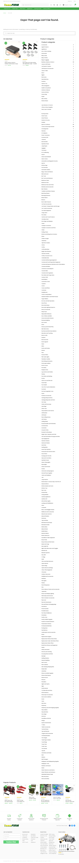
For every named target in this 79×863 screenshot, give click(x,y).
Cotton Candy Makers (58, 294)
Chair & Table (58, 70)
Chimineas (58, 240)
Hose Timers (58, 453)
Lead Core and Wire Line (58, 380)
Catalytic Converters (58, 225)
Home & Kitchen (58, 92)
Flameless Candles (58, 359)
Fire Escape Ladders (58, 363)
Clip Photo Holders (58, 242)
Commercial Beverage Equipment (58, 260)
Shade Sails (58, 669)
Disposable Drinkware (58, 313)
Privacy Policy (25, 839)
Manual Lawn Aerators (58, 514)
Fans (58, 352)
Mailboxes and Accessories (58, 511)
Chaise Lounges (58, 238)
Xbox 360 (58, 554)
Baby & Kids (58, 55)
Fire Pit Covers (58, 365)
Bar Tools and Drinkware (58, 178)
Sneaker (58, 122)
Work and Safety (58, 778)
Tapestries (58, 591)
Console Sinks (58, 270)
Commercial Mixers (58, 266)
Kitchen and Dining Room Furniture (58, 234)
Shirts (58, 346)
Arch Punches (58, 167)
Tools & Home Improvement (58, 126)
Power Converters (58, 135)
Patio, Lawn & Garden (58, 110)
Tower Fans (58, 744)
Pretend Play (58, 492)
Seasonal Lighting (58, 660)
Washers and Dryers (58, 765)
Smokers (58, 337)
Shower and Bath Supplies (58, 673)
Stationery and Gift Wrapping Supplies (58, 707)
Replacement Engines (58, 636)
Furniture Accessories (58, 395)
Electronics (58, 77)
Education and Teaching (58, 333)
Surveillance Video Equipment (58, 537)
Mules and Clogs (58, 544)
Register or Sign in (68, 5)
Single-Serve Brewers (58, 251)
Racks (58, 634)
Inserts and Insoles (58, 466)
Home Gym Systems (58, 449)
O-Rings (58, 557)
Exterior (58, 350)
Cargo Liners (58, 212)
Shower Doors (58, 677)
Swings (58, 720)
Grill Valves (58, 419)
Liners (58, 505)
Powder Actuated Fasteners (58, 621)
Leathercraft (58, 499)
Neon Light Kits (58, 546)
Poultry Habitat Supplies (58, 619)
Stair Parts (58, 703)
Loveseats (58, 507)
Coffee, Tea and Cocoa (58, 255)
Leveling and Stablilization (58, 503)
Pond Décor (58, 606)
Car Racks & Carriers (58, 66)
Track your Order (34, 837)
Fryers (58, 393)
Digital (58, 75)
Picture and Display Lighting (58, 593)
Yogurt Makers (58, 298)
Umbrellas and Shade (58, 752)
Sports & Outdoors (58, 124)
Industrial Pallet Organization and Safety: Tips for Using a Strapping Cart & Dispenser (52, 850)
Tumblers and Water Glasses (58, 191)
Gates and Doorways (58, 404)
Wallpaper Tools (58, 763)
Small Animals (58, 688)
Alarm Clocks (58, 158)
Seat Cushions (58, 664)
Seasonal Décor (58, 483)
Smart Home (58, 115)
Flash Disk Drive (58, 79)
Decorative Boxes (58, 305)
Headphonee (58, 292)
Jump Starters (58, 479)
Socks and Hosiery (58, 348)
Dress (58, 324)
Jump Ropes (58, 146)
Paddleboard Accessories (58, 576)
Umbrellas (58, 671)
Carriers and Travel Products (58, 217)
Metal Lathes (58, 526)
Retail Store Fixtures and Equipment (58, 645)
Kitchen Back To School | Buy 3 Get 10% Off (58, 481)
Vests (58, 701)
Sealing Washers (58, 658)
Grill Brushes (58, 412)
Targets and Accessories (58, 733)
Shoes (58, 236)
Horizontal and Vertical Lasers (58, 451)
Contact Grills (58, 277)
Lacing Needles (58, 494)
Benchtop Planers (58, 193)
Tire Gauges (58, 737)
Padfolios (58, 578)
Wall (58, 755)
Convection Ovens (58, 281)
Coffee (58, 247)
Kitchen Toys (58, 488)
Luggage (58, 148)
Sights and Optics (58, 684)
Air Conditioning (58, 152)
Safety (58, 647)
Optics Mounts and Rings (58, 567)
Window (58, 757)
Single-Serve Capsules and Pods (58, 434)
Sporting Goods (37, 8)
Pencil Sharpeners (58, 585)
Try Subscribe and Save (58, 690)
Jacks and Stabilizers (58, 475)
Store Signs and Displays (58, 221)
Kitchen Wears (58, 102)
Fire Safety (58, 367)
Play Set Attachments (58, 602)
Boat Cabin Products (58, 202)
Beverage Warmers (58, 195)
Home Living (58, 94)
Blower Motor (58, 197)
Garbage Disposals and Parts (58, 400)
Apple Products (58, 47)
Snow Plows (58, 303)
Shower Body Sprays (58, 675)
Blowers (58, 199)
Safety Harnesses (58, 649)
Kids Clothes (58, 98)
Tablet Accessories (58, 727)
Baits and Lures (58, 174)
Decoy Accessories (58, 309)
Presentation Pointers (58, 623)
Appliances (29, 8)
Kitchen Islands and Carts (58, 486)
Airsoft (58, 154)
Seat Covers (58, 662)
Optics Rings (58, 565)
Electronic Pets (58, 339)
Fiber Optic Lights (58, 356)
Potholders (58, 615)
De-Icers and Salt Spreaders (58, 301)
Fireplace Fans (58, 369)
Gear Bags (58, 406)
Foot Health (58, 384)
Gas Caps (58, 402)
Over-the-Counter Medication (58, 387)
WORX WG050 (43, 842)
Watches (58, 131)
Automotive (58, 53)
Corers (58, 285)
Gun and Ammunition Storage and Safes (58, 436)
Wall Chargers (58, 759)
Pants (58, 344)
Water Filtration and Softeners (58, 772)
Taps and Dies (58, 520)
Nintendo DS (58, 550)
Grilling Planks (58, 421)
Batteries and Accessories (58, 186)
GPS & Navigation (58, 85)
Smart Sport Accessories (58, 694)
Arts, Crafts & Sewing (58, 51)
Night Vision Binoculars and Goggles (58, 548)
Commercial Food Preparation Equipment (58, 262)
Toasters (58, 283)
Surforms (58, 716)
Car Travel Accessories (58, 208)
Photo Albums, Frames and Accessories (58, 589)
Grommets (58, 427)
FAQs (75, 1)
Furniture (58, 81)
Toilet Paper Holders (58, 740)
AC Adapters (58, 133)
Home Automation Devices (58, 318)
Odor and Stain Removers (58, 561)
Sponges (58, 656)
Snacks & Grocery (58, 120)
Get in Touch (25, 842)
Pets (58, 587)
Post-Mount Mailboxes (58, 613)
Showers (58, 679)
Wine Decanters (58, 776)
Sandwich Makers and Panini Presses (58, 296)
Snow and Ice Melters (58, 696)
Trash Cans (58, 746)
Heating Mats (58, 447)
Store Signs (58, 714)
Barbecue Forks (58, 182)
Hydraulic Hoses (58, 460)
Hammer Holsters (58, 440)
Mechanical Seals (58, 524)
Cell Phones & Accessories (58, 68)
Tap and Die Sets (58, 731)
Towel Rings (58, 742)
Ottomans (58, 572)
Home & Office (46, 8)
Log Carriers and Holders (58, 372)
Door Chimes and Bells (58, 316)
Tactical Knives (58, 729)
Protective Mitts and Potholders (58, 423)
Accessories (58, 44)
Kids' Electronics (58, 328)
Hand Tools (22, 8)
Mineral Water (58, 529)
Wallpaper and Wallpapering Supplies (58, 761)
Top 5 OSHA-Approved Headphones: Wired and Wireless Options (52, 842)
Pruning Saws (58, 628)
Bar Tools (58, 176)
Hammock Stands (58, 443)
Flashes (58, 374)
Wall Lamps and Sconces (58, 595)
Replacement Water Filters (58, 643)
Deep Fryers (58, 311)
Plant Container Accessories (58, 597)
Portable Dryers (58, 610)
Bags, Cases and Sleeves (58, 171)
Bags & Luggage (58, 60)
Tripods (58, 750)
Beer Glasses (58, 189)
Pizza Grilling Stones (58, 417)
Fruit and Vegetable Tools (58, 391)
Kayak (58, 96)
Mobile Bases (58, 531)
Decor (58, 72)
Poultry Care (58, 617)
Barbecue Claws (58, 180)
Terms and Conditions (24, 836)
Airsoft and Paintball (58, 156)
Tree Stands (58, 748)
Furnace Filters (58, 354)
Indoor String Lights (58, 462)
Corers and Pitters (58, 288)
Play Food (58, 600)
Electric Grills (58, 335)
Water (58, 767)
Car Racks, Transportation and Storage (58, 206)
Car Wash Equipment (58, 210)
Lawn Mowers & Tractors (58, 105)
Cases (58, 223)
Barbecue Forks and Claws (58, 184)
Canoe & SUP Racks (58, 64)
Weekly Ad (70, 1)
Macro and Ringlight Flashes (58, 509)
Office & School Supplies (58, 107)
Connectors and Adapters (58, 268)
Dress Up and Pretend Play (58, 326)
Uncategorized (58, 128)
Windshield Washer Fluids (58, 774)
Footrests (58, 389)
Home (4, 13)
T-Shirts (58, 724)
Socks (58, 699)
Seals (58, 559)
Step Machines (58, 712)
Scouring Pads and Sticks (58, 653)
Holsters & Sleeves (58, 90)
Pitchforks (58, 518)
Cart (32, 840)
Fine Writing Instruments (58, 361)
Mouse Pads (58, 539)
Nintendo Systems (58, 552)
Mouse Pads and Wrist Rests (58, 542)
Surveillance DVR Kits (58, 718)
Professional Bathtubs (58, 625)
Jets (58, 477)
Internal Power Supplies (58, 473)
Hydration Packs (58, 143)
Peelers (58, 582)
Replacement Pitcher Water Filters (58, 638)
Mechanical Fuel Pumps (58, 522)
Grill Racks (58, 415)
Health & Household (58, 87)
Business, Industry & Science (58, 62)
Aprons (58, 163)
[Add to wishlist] (12, 42)
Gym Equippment (58, 438)
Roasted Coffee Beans (58, 432)
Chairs (58, 230)
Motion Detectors (58, 535)
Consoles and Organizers (58, 273)
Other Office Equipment (58, 570)
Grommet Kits (58, 425)
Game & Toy (58, 83)
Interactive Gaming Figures (58, 471)
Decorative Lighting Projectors (58, 307)
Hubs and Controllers (58, 458)
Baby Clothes (58, 57)
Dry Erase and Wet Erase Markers (58, 331)
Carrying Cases (58, 219)
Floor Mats (58, 214)
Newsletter (33, 834)
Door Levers (58, 322)
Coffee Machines (58, 249)
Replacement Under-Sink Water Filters (58, 641)
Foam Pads (58, 382)
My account (25, 834)
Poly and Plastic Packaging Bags (58, 604)
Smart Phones (58, 118)
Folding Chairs (58, 232)
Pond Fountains (58, 608)
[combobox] (35, 5)
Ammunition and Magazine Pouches (58, 161)
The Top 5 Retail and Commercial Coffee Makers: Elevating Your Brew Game (44, 847)
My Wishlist (33, 836)
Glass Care (58, 408)
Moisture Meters (58, 533)
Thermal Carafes (58, 253)
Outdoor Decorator (58, 574)
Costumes (58, 290)
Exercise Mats (58, 141)
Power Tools (15, 8)
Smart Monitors (58, 692)
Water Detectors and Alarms (58, 770)
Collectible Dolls (58, 257)
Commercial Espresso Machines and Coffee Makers (58, 264)
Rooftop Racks (58, 113)
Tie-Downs (58, 150)
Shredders (58, 681)
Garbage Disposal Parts (58, 397)
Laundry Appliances (58, 496)
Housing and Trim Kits (58, 455)
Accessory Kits (58, 137)
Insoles (58, 468)
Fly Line (58, 378)
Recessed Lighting (58, 320)
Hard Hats (58, 445)
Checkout (33, 839)
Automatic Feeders (58, 169)
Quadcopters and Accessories (58, 632)
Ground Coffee (58, 430)
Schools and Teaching (58, 651)
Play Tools (58, 490)
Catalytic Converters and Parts (58, 227)
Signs (58, 686)
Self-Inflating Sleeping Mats (58, 666)
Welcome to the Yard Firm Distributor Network (11, 1)
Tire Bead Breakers (58, 735)
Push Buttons (58, 630)
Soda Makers (58, 279)
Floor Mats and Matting (58, 376)
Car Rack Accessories (58, 204)
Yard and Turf (7, 8)
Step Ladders (58, 709)
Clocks (58, 245)
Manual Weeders (58, 516)
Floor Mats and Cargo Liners (58, 275)
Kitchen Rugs (58, 165)
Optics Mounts (58, 563)
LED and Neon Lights (58, 501)
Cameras (58, 139)
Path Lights (58, 580)
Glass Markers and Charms (58, 410)
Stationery (58, 705)
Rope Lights (58, 464)
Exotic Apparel (58, 341)
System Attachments (58, 722)
